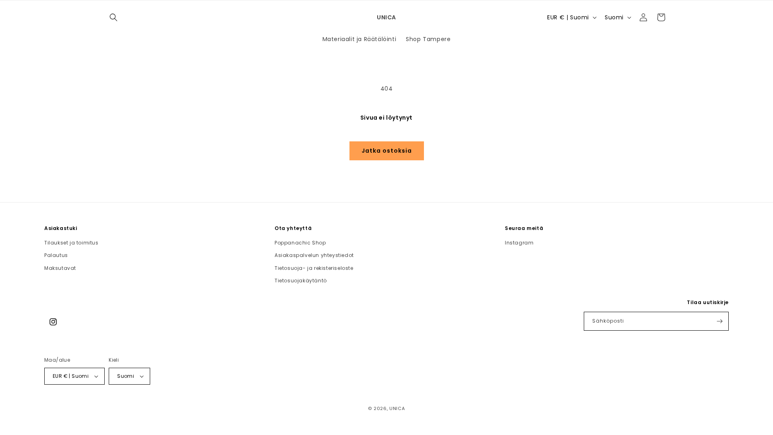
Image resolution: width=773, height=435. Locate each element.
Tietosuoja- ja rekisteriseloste (314, 268)
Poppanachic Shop (300, 242)
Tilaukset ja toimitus (71, 242)
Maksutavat (60, 268)
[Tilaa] (719, 321)
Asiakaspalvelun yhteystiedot (314, 255)
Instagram (519, 242)
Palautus (56, 255)
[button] (113, 17)
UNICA (397, 408)
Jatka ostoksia (387, 151)
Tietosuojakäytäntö (301, 280)
